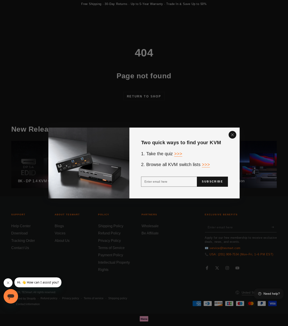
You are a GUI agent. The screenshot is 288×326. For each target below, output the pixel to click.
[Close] (232, 135)
